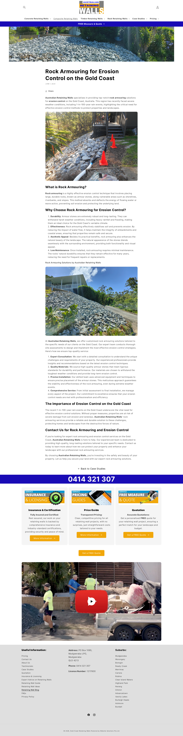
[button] (24, 7)
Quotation (26, 673)
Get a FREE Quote (136, 535)
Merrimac (119, 669)
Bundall (118, 707)
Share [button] (50, 91)
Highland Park (121, 683)
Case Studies (28, 669)
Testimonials (27, 666)
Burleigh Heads (122, 700)
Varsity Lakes (121, 697)
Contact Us (27, 659)
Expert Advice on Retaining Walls (37, 680)
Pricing (25, 656)
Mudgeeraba (121, 656)
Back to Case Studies (93, 468)
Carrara (118, 673)
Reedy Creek (121, 666)
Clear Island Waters (124, 680)
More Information (43, 538)
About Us (26, 663)
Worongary (120, 659)
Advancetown (121, 693)
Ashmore (119, 703)
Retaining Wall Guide (31, 683)
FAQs (24, 693)
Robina (118, 676)
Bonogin (119, 663)
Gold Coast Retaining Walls (80, 731)
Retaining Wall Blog (30, 690)
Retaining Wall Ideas (31, 686)
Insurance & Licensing (32, 676)
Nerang (118, 686)
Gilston (118, 690)
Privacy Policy (28, 697)
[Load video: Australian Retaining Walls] (91, 601)
